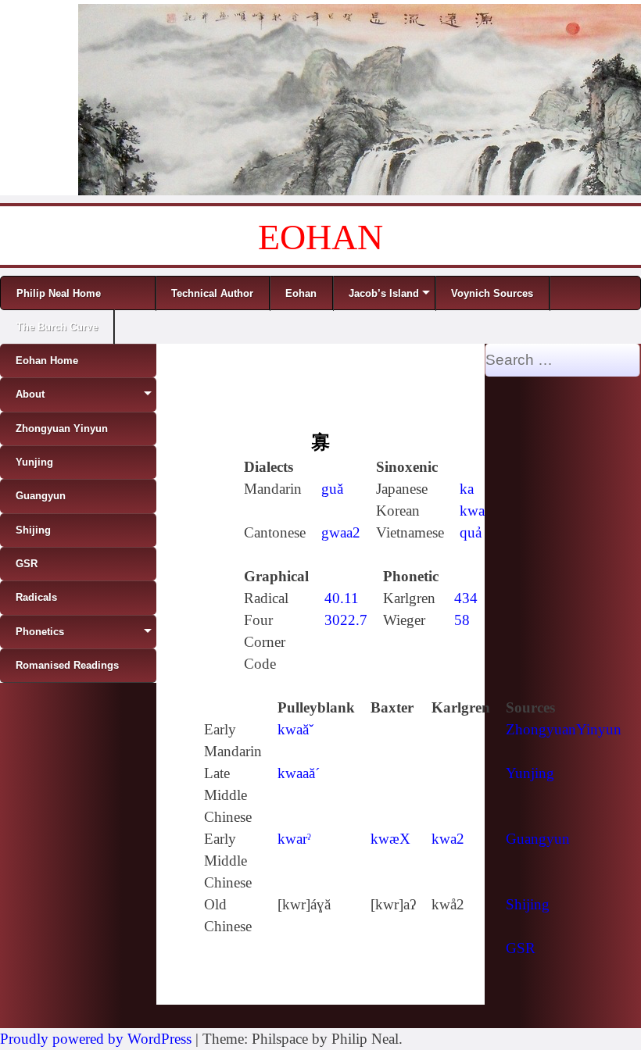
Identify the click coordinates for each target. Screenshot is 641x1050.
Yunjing (530, 773)
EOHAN (320, 237)
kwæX (390, 838)
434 (466, 598)
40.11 (341, 598)
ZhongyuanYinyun (563, 729)
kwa (472, 510)
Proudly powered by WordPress (96, 1038)
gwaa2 (340, 532)
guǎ (332, 488)
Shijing (528, 904)
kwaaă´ (299, 773)
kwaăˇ (295, 729)
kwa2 (448, 838)
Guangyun (538, 838)
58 (462, 620)
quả (471, 532)
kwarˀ (294, 838)
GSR (520, 948)
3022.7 (345, 620)
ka (467, 488)
